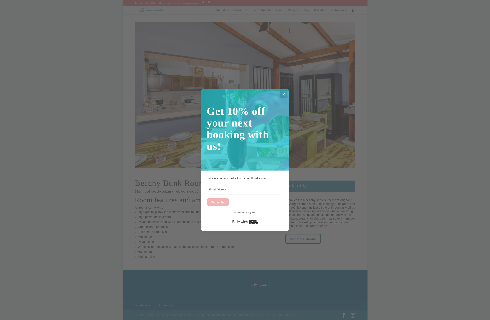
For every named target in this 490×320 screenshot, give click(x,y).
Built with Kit (245, 221)
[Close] (283, 94)
